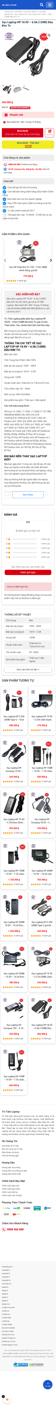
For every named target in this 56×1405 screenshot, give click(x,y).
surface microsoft (8, 1307)
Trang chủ (8, 12)
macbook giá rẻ (7, 1267)
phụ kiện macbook (8, 1328)
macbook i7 (6, 1277)
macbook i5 (6, 1273)
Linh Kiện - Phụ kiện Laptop (25, 12)
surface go (5, 1321)
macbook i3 (6, 1270)
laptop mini (6, 1304)
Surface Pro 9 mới (8, 1335)
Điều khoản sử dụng (10, 1152)
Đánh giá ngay (28, 572)
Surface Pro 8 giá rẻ (8, 1338)
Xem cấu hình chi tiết (27, 669)
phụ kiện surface (8, 1331)
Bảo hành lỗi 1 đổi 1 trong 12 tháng (24, 122)
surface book (6, 1318)
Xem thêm (28, 495)
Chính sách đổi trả (10, 1192)
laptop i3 (5, 1290)
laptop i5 (5, 1294)
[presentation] (5, 259)
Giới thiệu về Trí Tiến (10, 1146)
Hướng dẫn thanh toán (11, 1174)
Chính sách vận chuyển (12, 1195)
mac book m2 (6, 1284)
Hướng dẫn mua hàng (11, 1167)
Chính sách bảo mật (10, 1186)
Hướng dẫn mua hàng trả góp (14, 1171)
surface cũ (5, 1311)
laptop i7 (5, 1297)
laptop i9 (5, 1301)
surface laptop (7, 1324)
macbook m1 (6, 1280)
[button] (49, 35)
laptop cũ (5, 1287)
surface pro (6, 1314)
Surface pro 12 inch (8, 1341)
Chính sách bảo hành (11, 1189)
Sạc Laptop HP (21, 14)
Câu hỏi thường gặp (10, 1156)
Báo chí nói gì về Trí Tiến (12, 1149)
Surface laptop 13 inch (10, 1345)
